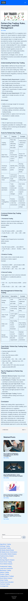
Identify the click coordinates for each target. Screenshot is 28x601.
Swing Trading (4, 580)
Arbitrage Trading (5, 546)
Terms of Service (14, 596)
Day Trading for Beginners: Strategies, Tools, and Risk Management (11, 455)
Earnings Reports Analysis (7, 560)
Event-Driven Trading (6, 562)
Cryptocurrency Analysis (7, 556)
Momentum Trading (5, 570)
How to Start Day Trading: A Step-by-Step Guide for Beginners (13, 495)
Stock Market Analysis (6, 578)
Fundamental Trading (6, 566)
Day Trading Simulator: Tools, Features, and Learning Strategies (13, 475)
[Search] (24, 537)
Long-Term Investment (6, 568)
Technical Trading (5, 584)
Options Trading (4, 572)
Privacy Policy (14, 597)
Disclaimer (14, 598)
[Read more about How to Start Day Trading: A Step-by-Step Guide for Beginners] (14, 487)
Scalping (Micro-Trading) (7, 576)
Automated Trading (5, 548)
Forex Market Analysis (6, 564)
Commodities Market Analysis (8, 554)
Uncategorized (4, 586)
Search (3, 534)
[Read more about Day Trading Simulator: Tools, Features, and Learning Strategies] (14, 467)
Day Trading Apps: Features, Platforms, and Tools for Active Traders (12, 516)
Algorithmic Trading (5, 544)
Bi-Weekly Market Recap (7, 550)
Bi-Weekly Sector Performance (8, 552)
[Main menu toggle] (25, 2)
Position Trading (4, 574)
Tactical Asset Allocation (7, 582)
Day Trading (3, 30)
